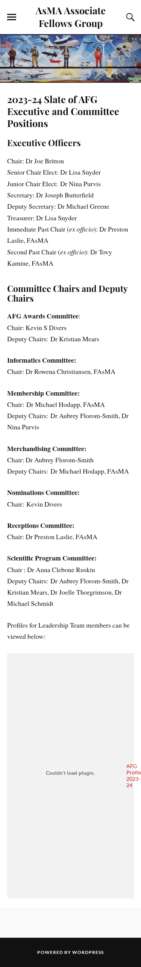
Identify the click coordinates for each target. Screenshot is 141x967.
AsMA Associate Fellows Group (71, 16)
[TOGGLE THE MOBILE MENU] (11, 17)
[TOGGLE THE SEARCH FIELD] (129, 17)
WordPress (88, 952)
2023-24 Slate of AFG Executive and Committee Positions (63, 111)
